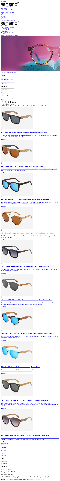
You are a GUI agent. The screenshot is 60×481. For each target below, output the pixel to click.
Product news (4, 461)
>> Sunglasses (4, 31)
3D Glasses (3, 13)
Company (3, 16)
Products (10, 6)
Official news (4, 463)
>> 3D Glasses (4, 33)
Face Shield (10, 9)
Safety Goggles (4, 9)
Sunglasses (3, 10)
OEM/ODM (6, 20)
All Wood (9, 12)
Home (2, 6)
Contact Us (12, 20)
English (2, 1)
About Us (6, 6)
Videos (2, 14)
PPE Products (4, 8)
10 (7, 443)
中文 (6, 1)
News (2, 20)
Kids (13, 12)
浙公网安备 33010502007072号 (36, 479)
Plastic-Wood (4, 12)
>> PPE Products (5, 28)
